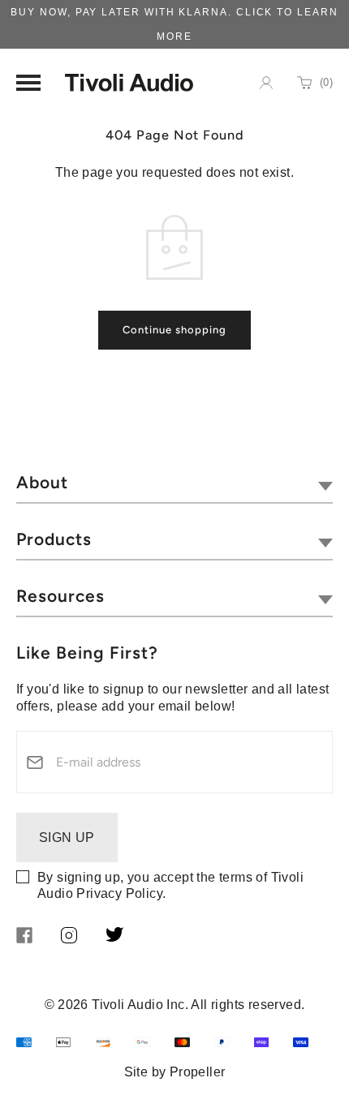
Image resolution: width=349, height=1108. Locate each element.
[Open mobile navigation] (28, 82)
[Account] (266, 82)
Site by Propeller (175, 1072)
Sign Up (67, 837)
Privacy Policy (119, 893)
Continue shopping (174, 330)
